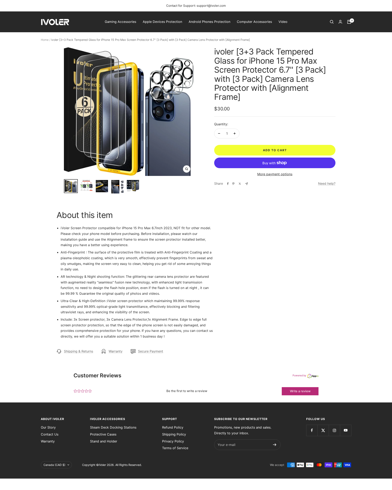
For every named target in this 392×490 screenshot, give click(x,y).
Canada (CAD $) (54, 465)
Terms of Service (175, 448)
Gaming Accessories (120, 22)
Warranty (115, 351)
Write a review (300, 391)
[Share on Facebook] (228, 183)
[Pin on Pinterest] (233, 183)
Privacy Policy (173, 441)
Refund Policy (172, 427)
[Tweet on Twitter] (240, 183)
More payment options (274, 174)
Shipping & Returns (78, 351)
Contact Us (49, 434)
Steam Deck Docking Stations (113, 427)
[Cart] (349, 22)
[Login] (340, 21)
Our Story (48, 427)
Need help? (326, 183)
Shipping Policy (174, 434)
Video (282, 22)
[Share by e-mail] (246, 183)
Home (45, 39)
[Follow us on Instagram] (334, 430)
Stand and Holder (103, 441)
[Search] (332, 22)
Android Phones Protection (209, 22)
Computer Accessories (254, 22)
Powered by (299, 375)
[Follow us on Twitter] (323, 430)
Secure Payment (150, 351)
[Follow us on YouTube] (345, 430)
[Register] (274, 444)
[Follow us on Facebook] (311, 430)
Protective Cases (103, 434)
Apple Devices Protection (162, 22)
